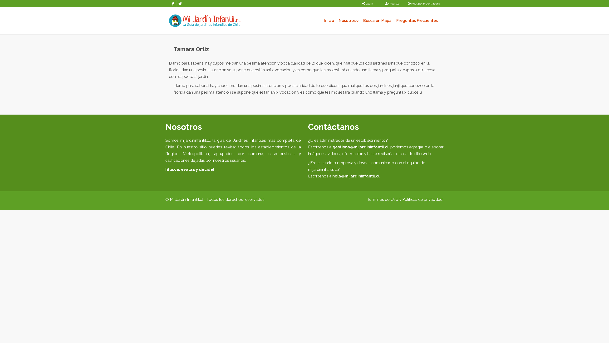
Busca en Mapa (377, 20)
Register (394, 3)
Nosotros (347, 20)
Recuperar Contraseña (425, 3)
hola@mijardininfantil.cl (355, 176)
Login (369, 3)
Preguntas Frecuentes (417, 20)
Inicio (329, 20)
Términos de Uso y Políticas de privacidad (404, 199)
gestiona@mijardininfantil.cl (360, 147)
